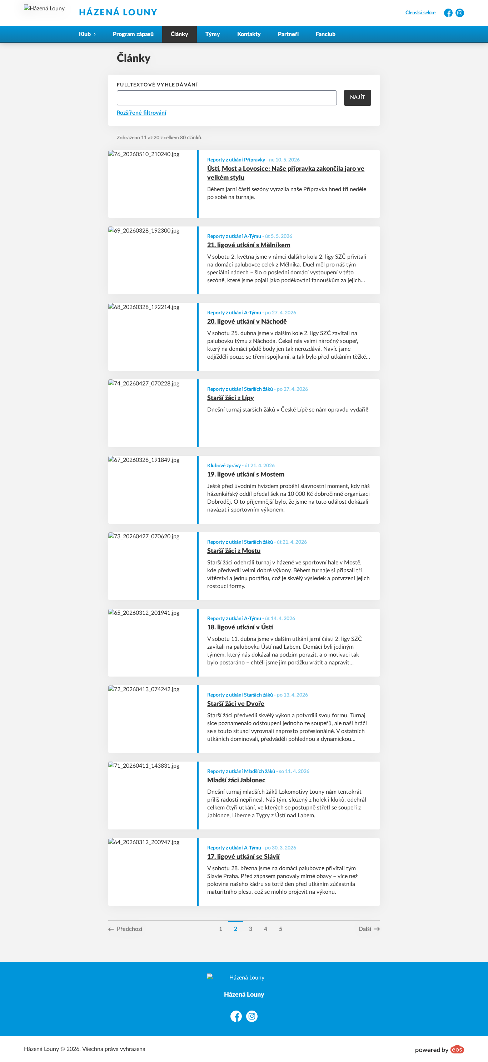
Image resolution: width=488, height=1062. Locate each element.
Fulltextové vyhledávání (157, 85)
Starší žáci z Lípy (230, 398)
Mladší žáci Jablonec (236, 780)
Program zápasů (133, 34)
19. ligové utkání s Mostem (245, 475)
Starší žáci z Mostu (233, 551)
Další (365, 929)
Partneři (288, 34)
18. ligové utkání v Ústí (240, 627)
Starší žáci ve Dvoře (235, 704)
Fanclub (325, 34)
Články (179, 34)
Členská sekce (420, 12)
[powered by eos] (439, 1049)
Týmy (212, 34)
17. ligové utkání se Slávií (243, 857)
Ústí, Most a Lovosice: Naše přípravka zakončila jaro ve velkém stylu (285, 173)
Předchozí (129, 929)
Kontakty (249, 34)
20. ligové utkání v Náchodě (247, 322)
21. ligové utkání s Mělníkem (248, 245)
